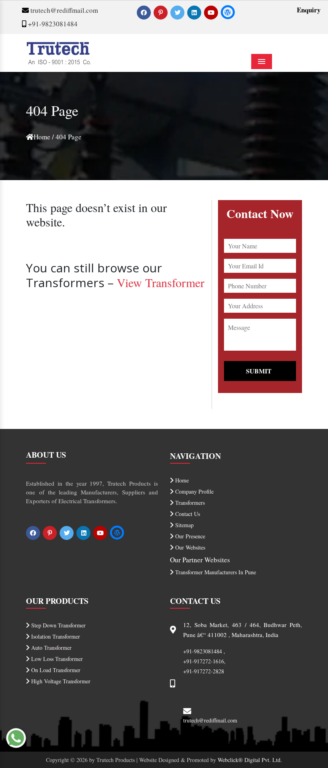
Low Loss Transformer (56, 659)
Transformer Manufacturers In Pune (215, 572)
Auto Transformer (51, 647)
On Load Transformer (55, 670)
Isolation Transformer (55, 636)
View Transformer (160, 282)
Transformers (189, 502)
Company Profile (194, 491)
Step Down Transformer (58, 625)
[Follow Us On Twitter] (178, 12)
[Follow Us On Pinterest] (161, 12)
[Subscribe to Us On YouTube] (212, 12)
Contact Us (187, 514)
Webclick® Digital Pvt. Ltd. (250, 760)
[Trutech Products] (58, 52)
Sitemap (184, 525)
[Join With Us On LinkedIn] (195, 12)
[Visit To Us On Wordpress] (228, 12)
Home (42, 136)
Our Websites (189, 547)
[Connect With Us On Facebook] (144, 12)
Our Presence (189, 536)
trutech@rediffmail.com (63, 10)
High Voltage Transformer (60, 681)
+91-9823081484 (52, 23)
